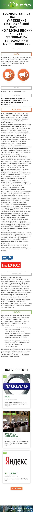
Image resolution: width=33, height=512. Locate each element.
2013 (4, 414)
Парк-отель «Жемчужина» (11, 435)
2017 (4, 376)
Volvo (7, 397)
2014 (9, 414)
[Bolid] (7, 258)
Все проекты (16, 488)
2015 (14, 414)
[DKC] (11, 265)
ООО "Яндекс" (11, 473)
